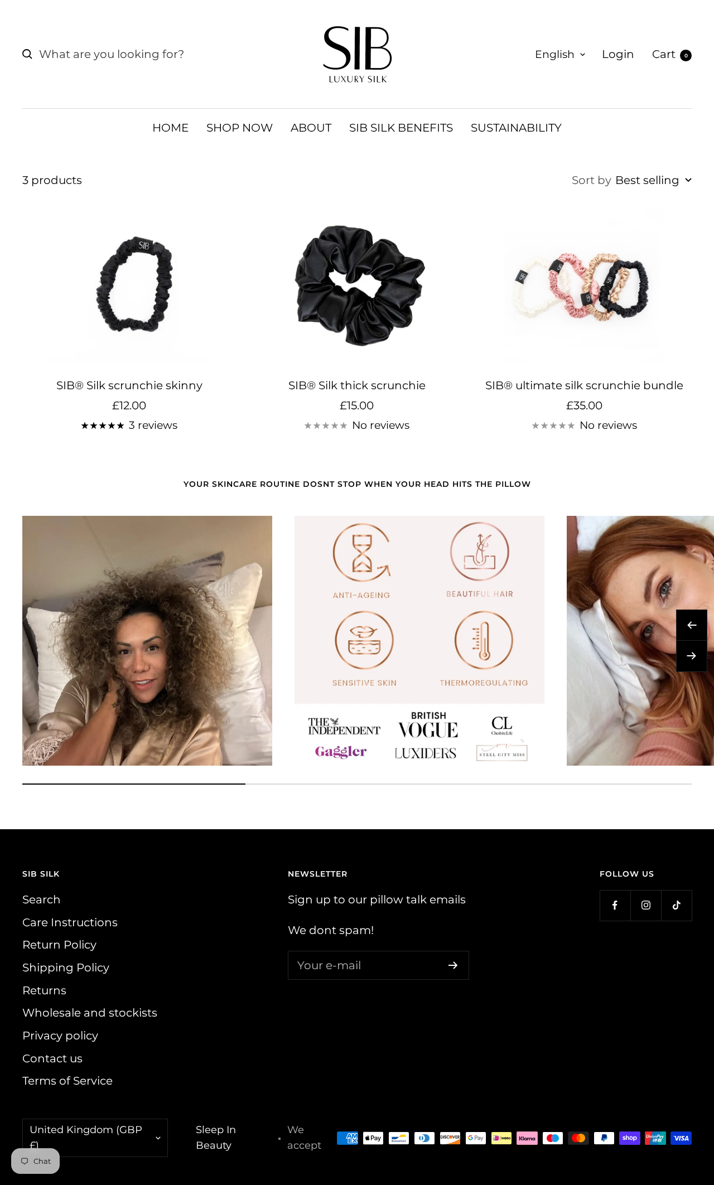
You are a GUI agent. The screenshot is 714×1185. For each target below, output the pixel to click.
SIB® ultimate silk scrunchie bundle (584, 385)
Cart (670, 54)
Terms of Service (67, 1080)
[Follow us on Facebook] (615, 905)
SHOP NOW (239, 127)
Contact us (52, 1058)
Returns (44, 990)
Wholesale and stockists (89, 1012)
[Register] (453, 965)
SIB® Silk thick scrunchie (357, 385)
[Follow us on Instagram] (645, 905)
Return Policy (59, 944)
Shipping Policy (65, 967)
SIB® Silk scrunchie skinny (129, 385)
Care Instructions (70, 922)
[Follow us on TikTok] (676, 905)
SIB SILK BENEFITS (401, 127)
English (555, 54)
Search (41, 899)
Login (618, 54)
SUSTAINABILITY (516, 127)
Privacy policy (60, 1035)
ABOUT (311, 127)
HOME (170, 127)
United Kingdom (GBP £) (86, 1138)
